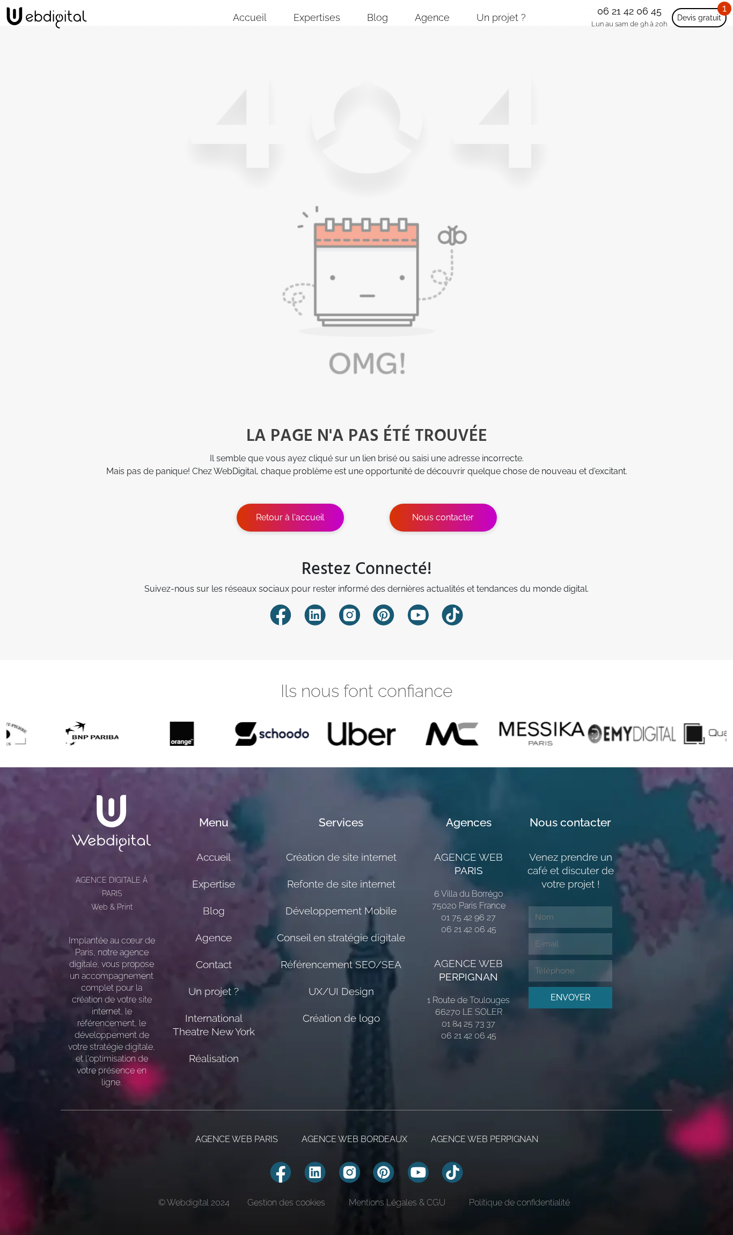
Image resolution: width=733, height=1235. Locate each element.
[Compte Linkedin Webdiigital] (315, 614)
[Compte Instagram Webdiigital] (349, 614)
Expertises (317, 17)
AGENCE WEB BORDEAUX (354, 1139)
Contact (214, 964)
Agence (432, 17)
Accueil (250, 17)
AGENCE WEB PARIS (236, 1139)
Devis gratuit (699, 17)
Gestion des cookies (286, 1202)
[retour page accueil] (46, 17)
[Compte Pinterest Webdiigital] (383, 614)
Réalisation (214, 1058)
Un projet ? (501, 17)
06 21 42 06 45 (629, 11)
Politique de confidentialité (519, 1202)
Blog (377, 17)
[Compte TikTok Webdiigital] (452, 614)
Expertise (213, 884)
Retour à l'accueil (290, 517)
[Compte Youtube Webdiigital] (418, 614)
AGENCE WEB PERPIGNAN (484, 1139)
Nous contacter (443, 517)
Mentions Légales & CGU (397, 1202)
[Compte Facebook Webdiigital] (280, 614)
